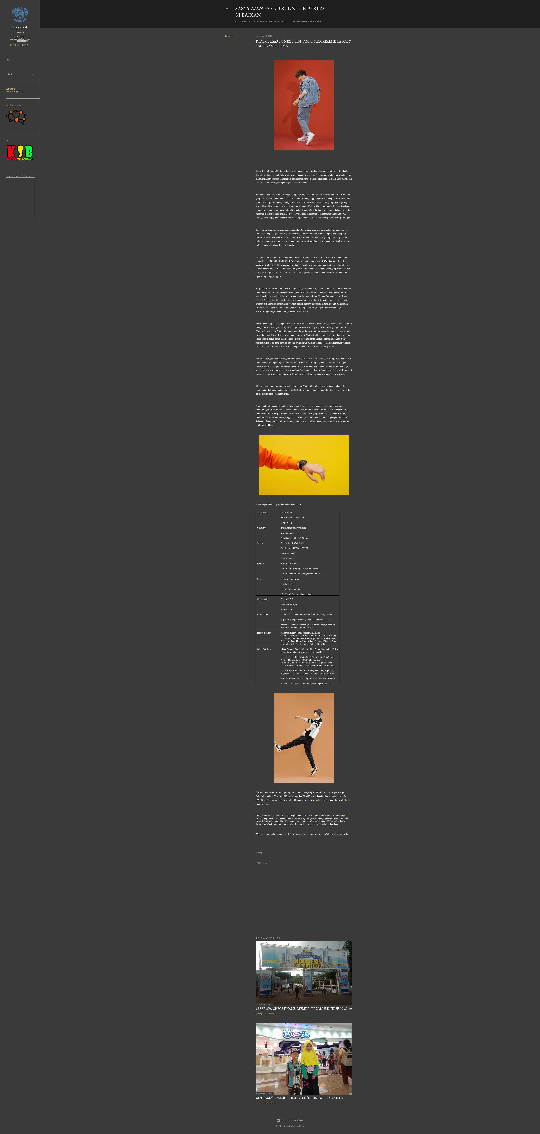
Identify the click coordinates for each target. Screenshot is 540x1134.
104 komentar (270, 1014)
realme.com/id (322, 800)
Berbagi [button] (229, 36)
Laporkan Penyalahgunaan (15, 90)
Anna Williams (298, 1126)
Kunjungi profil (20, 45)
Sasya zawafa (20, 27)
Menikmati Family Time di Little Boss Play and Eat (300, 1097)
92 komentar (270, 1103)
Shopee (267, 804)
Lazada (348, 800)
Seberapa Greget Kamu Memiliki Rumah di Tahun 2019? (304, 1008)
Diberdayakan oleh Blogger (292, 1121)
